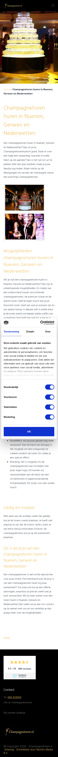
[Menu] (53, 5)
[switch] (49, 397)
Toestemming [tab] (11, 331)
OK (29, 431)
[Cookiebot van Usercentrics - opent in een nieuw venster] (41, 323)
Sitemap (9, 749)
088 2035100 (14, 697)
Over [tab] (48, 331)
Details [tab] (30, 331)
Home (7, 89)
